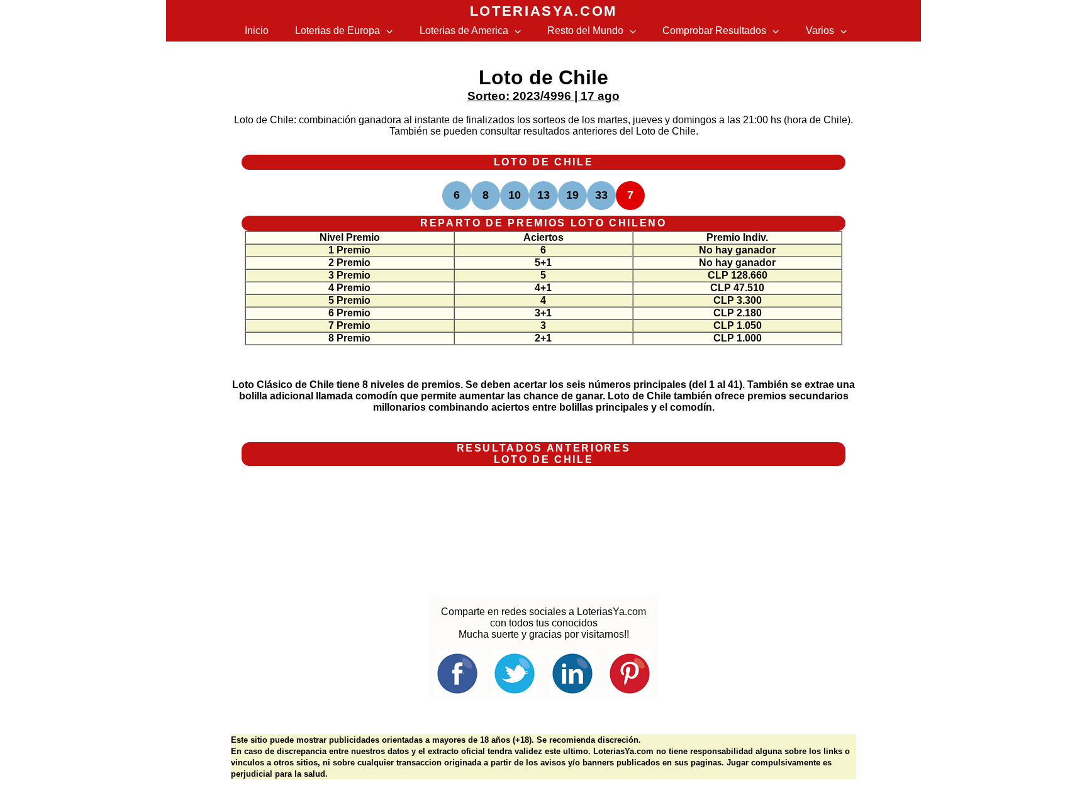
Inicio (257, 30)
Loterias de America (464, 30)
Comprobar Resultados (714, 30)
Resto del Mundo (585, 30)
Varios (820, 30)
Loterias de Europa (337, 30)
